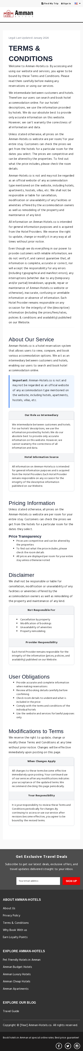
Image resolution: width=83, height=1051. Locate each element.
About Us (9, 908)
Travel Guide (11, 1011)
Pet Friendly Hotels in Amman (22, 960)
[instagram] (77, 1046)
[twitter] (68, 1046)
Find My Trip (51, 3)
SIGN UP (71, 881)
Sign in (67, 3)
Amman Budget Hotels (17, 967)
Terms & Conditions (16, 923)
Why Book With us (15, 930)
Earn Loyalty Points (15, 937)
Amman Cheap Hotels (16, 981)
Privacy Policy (11, 915)
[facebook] (59, 1046)
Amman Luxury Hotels (17, 974)
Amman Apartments (16, 989)
